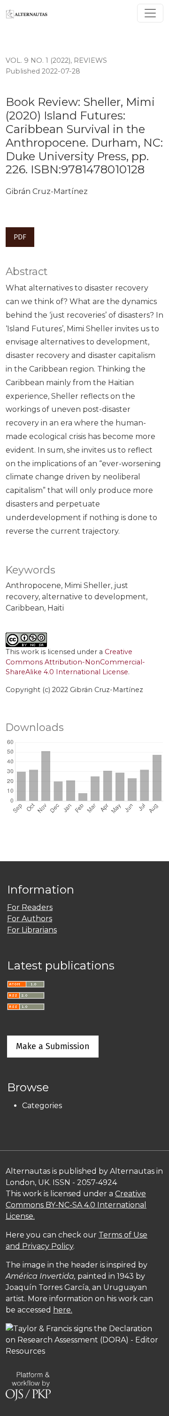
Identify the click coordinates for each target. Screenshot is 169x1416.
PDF (20, 236)
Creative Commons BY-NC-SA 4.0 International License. (76, 1205)
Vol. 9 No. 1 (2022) (38, 60)
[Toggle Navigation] (150, 13)
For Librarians (32, 929)
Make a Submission (53, 1046)
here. (62, 1309)
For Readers (30, 907)
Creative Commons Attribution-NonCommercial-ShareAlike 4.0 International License (75, 662)
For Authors (29, 918)
